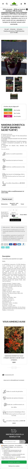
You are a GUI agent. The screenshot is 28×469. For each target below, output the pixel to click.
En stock (15, 217)
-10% (8, 116)
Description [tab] (6, 256)
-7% (8, 113)
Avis (3, 261)
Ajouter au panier (15, 220)
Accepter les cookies (14, 462)
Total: (23, 214)
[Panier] (25, 3)
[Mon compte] (21, 3)
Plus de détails (5, 149)
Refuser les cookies (14, 466)
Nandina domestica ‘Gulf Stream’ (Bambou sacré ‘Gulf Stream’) (14, 358)
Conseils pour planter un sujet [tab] (12, 259)
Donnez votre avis (6, 134)
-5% (8, 110)
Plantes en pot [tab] (7, 199)
